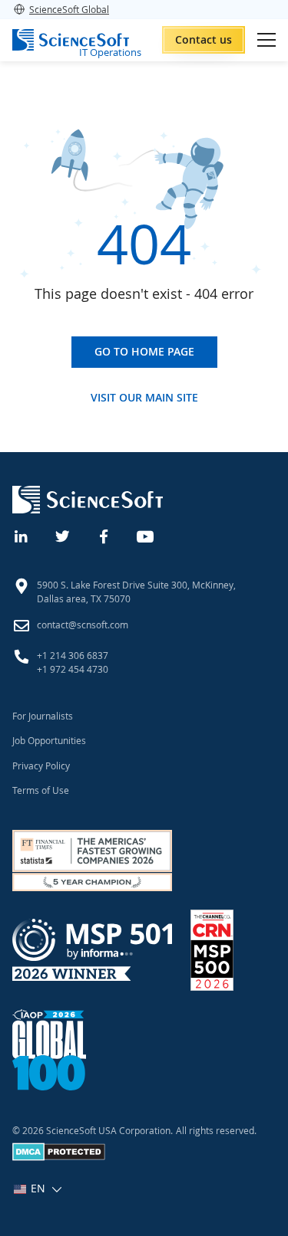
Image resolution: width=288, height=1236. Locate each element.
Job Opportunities (49, 740)
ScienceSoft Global (69, 9)
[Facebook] (104, 535)
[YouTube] (146, 535)
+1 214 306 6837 (72, 655)
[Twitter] (63, 535)
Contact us (203, 39)
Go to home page (144, 351)
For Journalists (42, 716)
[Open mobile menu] (266, 40)
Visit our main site (144, 398)
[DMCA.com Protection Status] (58, 1157)
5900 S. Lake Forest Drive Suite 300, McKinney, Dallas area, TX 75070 (136, 592)
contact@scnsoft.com (82, 624)
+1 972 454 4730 (72, 669)
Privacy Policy (41, 765)
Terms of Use (40, 790)
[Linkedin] (21, 535)
